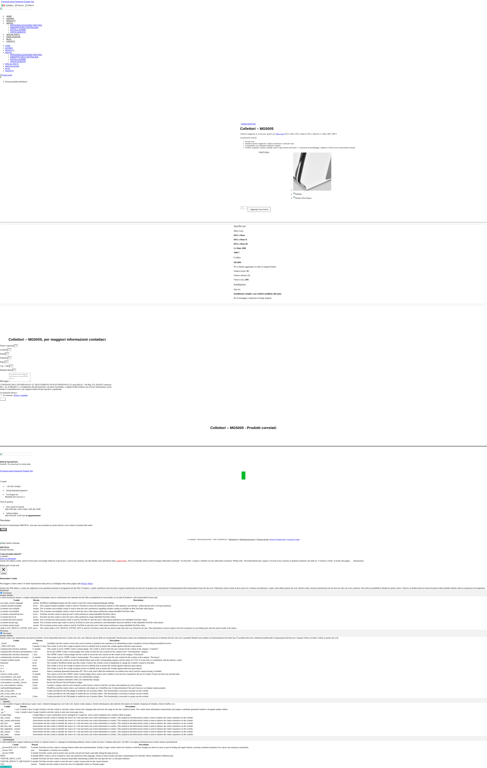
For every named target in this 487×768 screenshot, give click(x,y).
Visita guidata (18, 32)
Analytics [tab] (4, 699)
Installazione (18, 30)
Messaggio (4, 381)
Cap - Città (4, 366)
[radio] (387, 172)
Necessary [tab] (4, 631)
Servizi (9, 23)
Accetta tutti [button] (14, 565)
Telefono (4, 358)
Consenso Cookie (293, 539)
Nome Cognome (7, 346)
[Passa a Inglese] (9, 5)
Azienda (10, 19)
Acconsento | (15, 395)
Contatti (10, 41)
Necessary (7, 633)
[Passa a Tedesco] (29, 5)
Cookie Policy (121, 561)
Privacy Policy (87, 583)
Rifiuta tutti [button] (4, 565)
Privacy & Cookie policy (278, 539)
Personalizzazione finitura (26, 25)
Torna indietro (248, 124)
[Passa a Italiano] (3, 5)
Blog (8, 39)
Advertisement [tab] (6, 737)
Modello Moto (6, 370)
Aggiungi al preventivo (259, 209)
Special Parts (13, 35)
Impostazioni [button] (358, 561)
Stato (2, 362)
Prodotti (11, 21)
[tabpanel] (243, 613)
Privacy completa (21, 395)
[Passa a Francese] (19, 5)
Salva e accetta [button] (6, 767)
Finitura (264, 152)
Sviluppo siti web (263, 539)
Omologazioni (13, 37)
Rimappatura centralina (24, 28)
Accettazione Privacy (8, 393)
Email (2, 354)
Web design (233, 539)
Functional (7, 593)
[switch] (1, 701)
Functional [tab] (4, 590)
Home (9, 16)
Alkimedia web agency (247, 539)
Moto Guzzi (280, 134)
